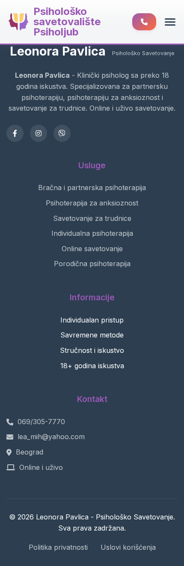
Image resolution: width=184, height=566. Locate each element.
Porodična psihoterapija (92, 263)
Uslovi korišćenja (128, 547)
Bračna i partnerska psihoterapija (92, 187)
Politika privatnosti (58, 547)
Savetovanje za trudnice (92, 218)
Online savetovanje (92, 248)
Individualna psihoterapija (92, 233)
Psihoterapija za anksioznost (92, 203)
